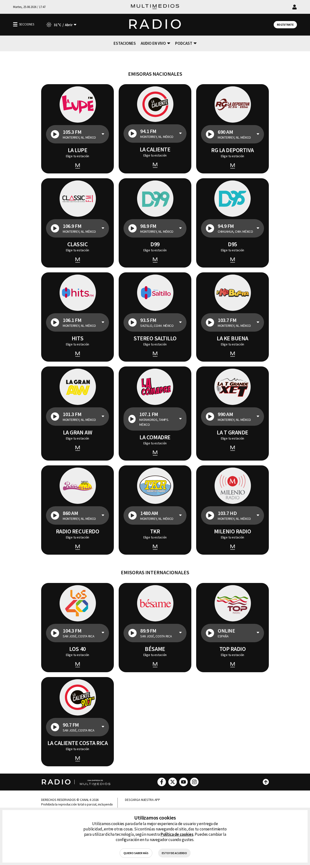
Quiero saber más (136, 853)
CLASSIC (77, 244)
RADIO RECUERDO (77, 531)
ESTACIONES (125, 43)
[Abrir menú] (15, 24)
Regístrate (285, 24)
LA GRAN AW (77, 432)
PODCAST (183, 43)
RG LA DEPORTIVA (232, 150)
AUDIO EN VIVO (153, 43)
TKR (155, 531)
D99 (155, 244)
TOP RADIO (232, 649)
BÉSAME (155, 649)
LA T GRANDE (232, 432)
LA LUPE (77, 150)
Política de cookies (177, 834)
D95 (232, 244)
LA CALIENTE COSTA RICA (77, 743)
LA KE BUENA (232, 338)
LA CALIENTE (155, 149)
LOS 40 (77, 649)
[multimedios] (155, 7)
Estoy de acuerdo (174, 853)
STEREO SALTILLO (155, 338)
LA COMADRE (155, 437)
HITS (77, 338)
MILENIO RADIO (232, 531)
